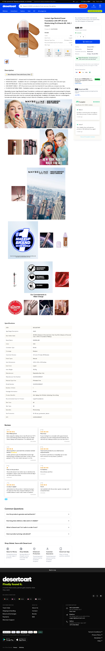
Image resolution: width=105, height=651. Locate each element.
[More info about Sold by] (95, 47)
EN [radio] (73, 1)
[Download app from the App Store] (21, 639)
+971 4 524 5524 (74, 625)
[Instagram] (93, 595)
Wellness (5, 11)
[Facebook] (100, 595)
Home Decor (14, 11)
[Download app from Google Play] (8, 639)
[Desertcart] (9, 6)
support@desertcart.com (77, 618)
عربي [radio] (77, 1)
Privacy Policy (97, 635)
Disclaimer (98, 638)
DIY (34, 11)
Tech (29, 11)
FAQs (100, 641)
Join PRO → (78, 95)
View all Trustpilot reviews (87, 137)
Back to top (52, 570)
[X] (97, 595)
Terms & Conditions (95, 632)
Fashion (23, 11)
